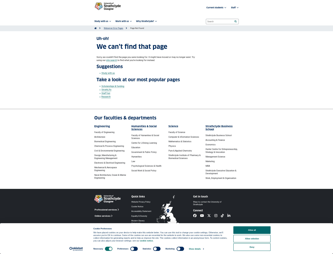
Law (133, 161)
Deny (252, 247)
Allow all (252, 230)
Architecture (99, 137)
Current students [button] (215, 7)
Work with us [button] (122, 21)
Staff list (105, 93)
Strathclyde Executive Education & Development (221, 172)
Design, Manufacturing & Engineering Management (105, 156)
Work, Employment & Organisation (221, 178)
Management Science (215, 156)
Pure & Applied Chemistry (180, 150)
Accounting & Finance (215, 140)
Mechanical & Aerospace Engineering (105, 169)
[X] (210, 215)
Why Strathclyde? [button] (145, 21)
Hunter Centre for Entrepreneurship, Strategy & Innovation (222, 150)
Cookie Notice (137, 207)
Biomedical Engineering (105, 141)
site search (111, 60)
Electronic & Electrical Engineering (109, 163)
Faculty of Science (176, 132)
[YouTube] (203, 215)
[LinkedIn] (230, 215)
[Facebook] (196, 215)
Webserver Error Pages (113, 28)
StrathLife (106, 89)
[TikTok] (224, 215)
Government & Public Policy (144, 152)
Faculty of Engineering (104, 132)
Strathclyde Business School (219, 135)
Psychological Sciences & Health (146, 166)
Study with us (108, 73)
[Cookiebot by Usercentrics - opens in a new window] (76, 249)
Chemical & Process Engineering (109, 146)
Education (135, 147)
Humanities (136, 156)
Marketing (210, 161)
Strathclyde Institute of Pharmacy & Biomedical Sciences (184, 156)
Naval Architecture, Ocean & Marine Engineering (110, 176)
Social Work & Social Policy (143, 170)
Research (106, 96)
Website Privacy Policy (140, 202)
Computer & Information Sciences (183, 137)
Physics (172, 146)
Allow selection (252, 238)
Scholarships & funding (112, 86)
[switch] (134, 249)
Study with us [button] (101, 21)
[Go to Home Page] (95, 28)
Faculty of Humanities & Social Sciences (145, 136)
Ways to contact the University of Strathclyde (207, 203)
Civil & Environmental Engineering (109, 150)
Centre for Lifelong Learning (144, 143)
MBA (208, 166)
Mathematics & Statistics (179, 141)
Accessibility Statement (141, 211)
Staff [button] (233, 7)
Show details (195, 249)
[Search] (235, 21)
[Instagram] (217, 215)
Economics (211, 144)
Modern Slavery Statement (138, 222)
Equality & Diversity (139, 216)
